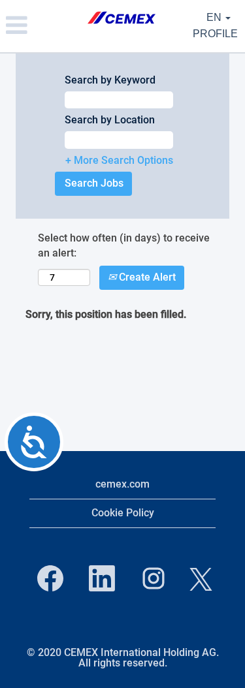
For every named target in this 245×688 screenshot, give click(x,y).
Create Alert (146, 277)
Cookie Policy (122, 513)
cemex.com (122, 484)
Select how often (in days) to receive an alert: (124, 245)
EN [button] (215, 17)
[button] (41, 26)
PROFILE (215, 33)
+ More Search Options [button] (119, 160)
